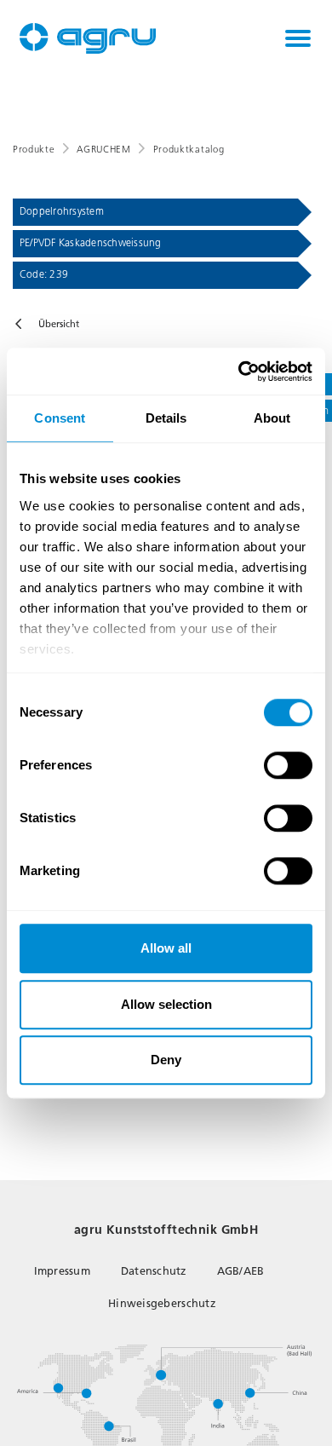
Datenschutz (153, 1271)
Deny (166, 1059)
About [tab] (272, 418)
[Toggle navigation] (298, 38)
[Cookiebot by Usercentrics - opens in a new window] (238, 371)
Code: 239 (44, 274)
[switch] (288, 765)
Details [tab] (166, 418)
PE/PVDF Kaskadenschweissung (90, 243)
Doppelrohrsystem (62, 211)
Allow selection (166, 1004)
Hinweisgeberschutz (161, 1303)
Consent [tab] (59, 418)
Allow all (166, 948)
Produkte (33, 149)
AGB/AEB (241, 1271)
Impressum (62, 1271)
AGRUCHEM (103, 149)
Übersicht (58, 324)
